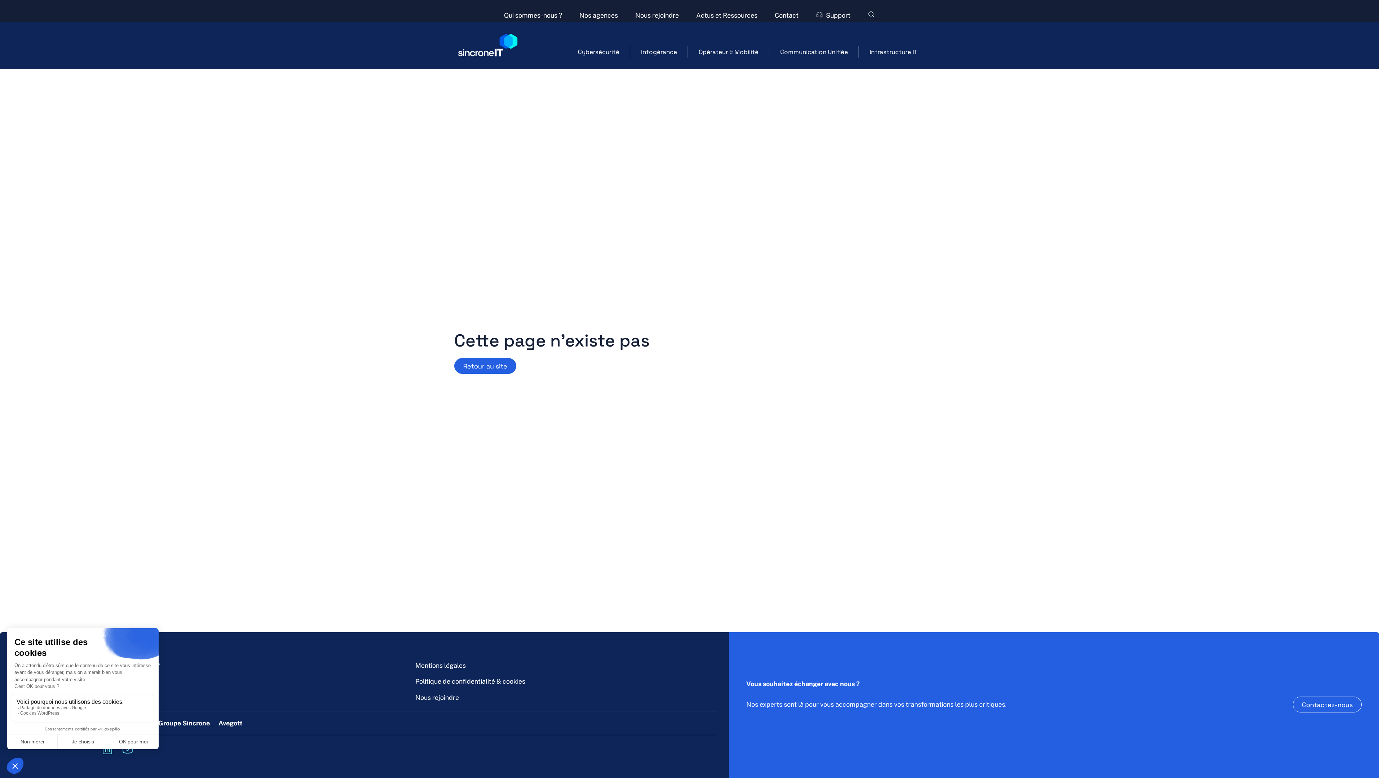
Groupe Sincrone (184, 723)
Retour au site (485, 366)
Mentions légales (440, 665)
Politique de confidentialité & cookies (470, 681)
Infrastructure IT (894, 52)
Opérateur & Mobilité (729, 52)
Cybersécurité (598, 52)
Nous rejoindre (437, 697)
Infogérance (659, 52)
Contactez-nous (1327, 704)
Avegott (230, 723)
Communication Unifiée (814, 52)
